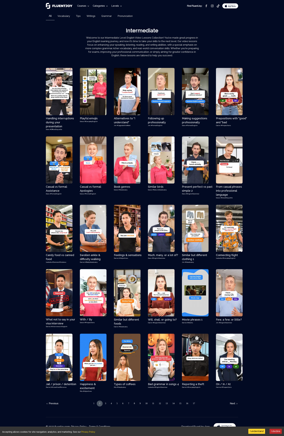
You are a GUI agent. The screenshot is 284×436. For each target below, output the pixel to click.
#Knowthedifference (59, 387)
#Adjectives (123, 258)
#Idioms (190, 322)
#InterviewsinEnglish (59, 326)
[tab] (50, 16)
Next (233, 403)
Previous (53, 403)
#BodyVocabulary (91, 262)
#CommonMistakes (59, 262)
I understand (257, 431)
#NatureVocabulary (160, 190)
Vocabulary (64, 16)
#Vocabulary (122, 190)
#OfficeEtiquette (56, 129)
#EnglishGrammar (192, 194)
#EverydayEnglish (91, 121)
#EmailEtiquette (227, 198)
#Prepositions (226, 125)
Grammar (106, 16)
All (50, 15)
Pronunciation (125, 16)
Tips (78, 16)
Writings (91, 16)
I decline (275, 431)
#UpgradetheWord (123, 125)
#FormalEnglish (156, 125)
